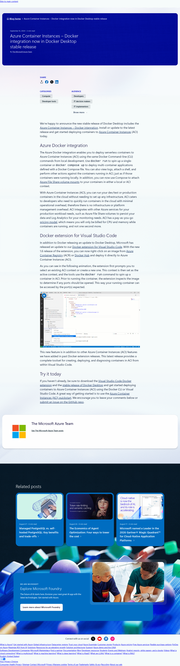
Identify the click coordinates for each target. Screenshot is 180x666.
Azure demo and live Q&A (104, 647)
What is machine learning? (45, 653)
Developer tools (49, 101)
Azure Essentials (90, 644)
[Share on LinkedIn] (56, 82)
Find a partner (56, 650)
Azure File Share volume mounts (59, 182)
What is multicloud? (24, 653)
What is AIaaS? (83, 653)
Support (89, 647)
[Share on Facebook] (46, 82)
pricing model (48, 222)
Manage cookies (60, 664)
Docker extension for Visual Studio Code (97, 247)
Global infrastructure (42, 644)
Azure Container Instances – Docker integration (69, 127)
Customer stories (104, 644)
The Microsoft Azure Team (22, 52)
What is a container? (113, 653)
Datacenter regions (60, 644)
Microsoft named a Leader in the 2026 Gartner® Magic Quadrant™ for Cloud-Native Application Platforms (140, 534)
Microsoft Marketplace (40, 650)
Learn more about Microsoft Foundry (41, 607)
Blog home (15, 18)
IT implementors (81, 106)
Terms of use (73, 664)
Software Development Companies (15, 650)
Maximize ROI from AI (17, 647)
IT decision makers (82, 101)
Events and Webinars (117, 650)
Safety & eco (95, 664)
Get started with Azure (23, 644)
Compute (46, 96)
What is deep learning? (66, 653)
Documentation (70, 650)
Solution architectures (75, 647)
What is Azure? (6, 644)
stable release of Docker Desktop (82, 385)
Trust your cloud (76, 644)
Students (103, 650)
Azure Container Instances (115, 132)
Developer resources (90, 650)
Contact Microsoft (38, 664)
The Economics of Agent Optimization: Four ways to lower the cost (89, 532)
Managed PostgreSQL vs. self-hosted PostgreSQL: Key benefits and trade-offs (38, 532)
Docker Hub (82, 255)
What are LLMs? (97, 653)
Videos (167, 650)
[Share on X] (51, 82)
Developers (79, 96)
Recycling (105, 664)
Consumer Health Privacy (11, 664)
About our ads (116, 664)
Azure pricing (126, 644)
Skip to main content (9, 1)
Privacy (49, 664)
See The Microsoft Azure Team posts (47, 430)
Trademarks (84, 664)
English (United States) (9, 656)
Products (116, 644)
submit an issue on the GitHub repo (62, 402)
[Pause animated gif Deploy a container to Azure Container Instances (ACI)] (44, 295)
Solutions (32, 647)
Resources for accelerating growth (51, 647)
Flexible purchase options (161, 644)
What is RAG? (129, 653)
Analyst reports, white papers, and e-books (144, 650)
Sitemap (25, 664)
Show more (79, 112)
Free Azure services (141, 644)
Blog (79, 650)
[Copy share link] (41, 82)
